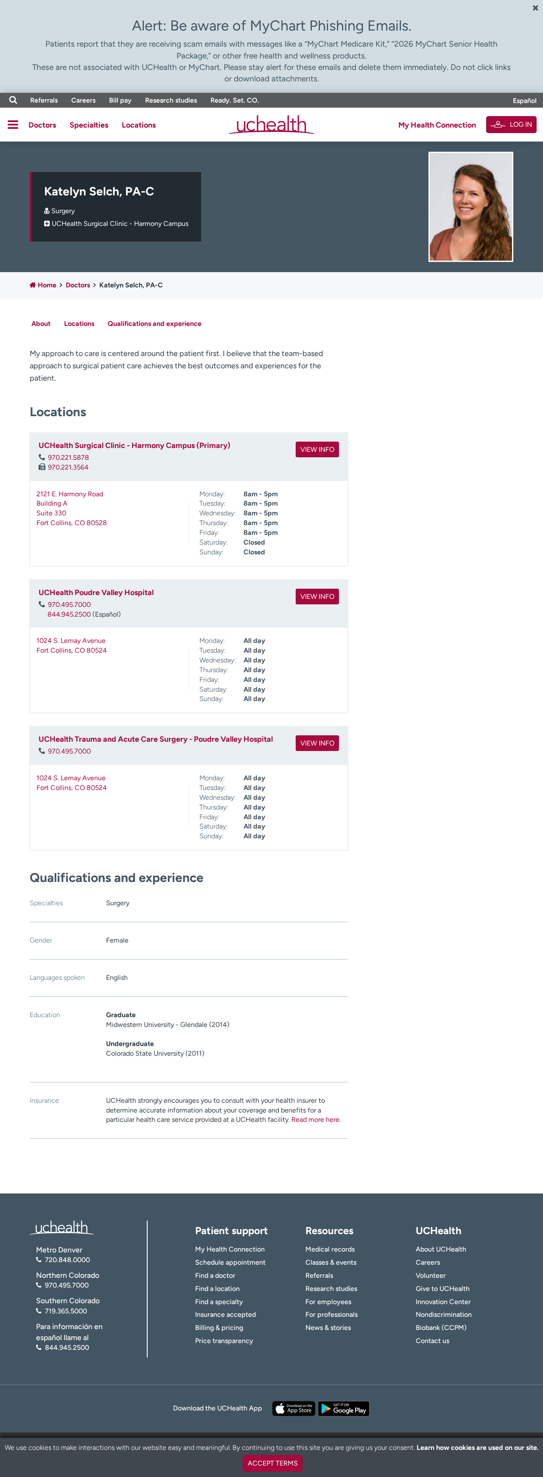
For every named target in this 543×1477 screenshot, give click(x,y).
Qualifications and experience (155, 324)
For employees (328, 1302)
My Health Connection (437, 125)
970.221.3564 (68, 467)
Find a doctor (215, 1275)
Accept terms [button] (273, 1463)
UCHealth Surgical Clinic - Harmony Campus (120, 224)
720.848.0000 (67, 1260)
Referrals (44, 100)
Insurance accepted (225, 1314)
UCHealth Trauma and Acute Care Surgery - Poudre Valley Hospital (156, 739)
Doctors (42, 125)
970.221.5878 (68, 457)
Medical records (330, 1249)
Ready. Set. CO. (234, 100)
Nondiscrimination (444, 1314)
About (40, 324)
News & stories (328, 1328)
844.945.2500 (69, 614)
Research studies (171, 100)
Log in (521, 124)
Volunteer (431, 1275)
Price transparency (224, 1341)
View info (317, 449)
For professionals (331, 1314)
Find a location (217, 1289)
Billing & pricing (219, 1328)
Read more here (315, 1119)
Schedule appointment (230, 1262)
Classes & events (330, 1262)
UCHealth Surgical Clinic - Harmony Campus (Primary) (134, 445)
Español (525, 101)
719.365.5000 (66, 1311)
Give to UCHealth (443, 1289)
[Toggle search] (13, 100)
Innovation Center (443, 1302)
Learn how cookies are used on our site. (478, 1448)
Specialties (89, 125)
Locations (139, 125)
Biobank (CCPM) (441, 1328)
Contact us (432, 1341)
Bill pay (120, 100)
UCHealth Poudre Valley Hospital (96, 592)
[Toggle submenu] (12, 124)
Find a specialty (219, 1302)
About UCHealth (441, 1249)
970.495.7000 (69, 605)
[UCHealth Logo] (61, 1227)
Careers (83, 100)
